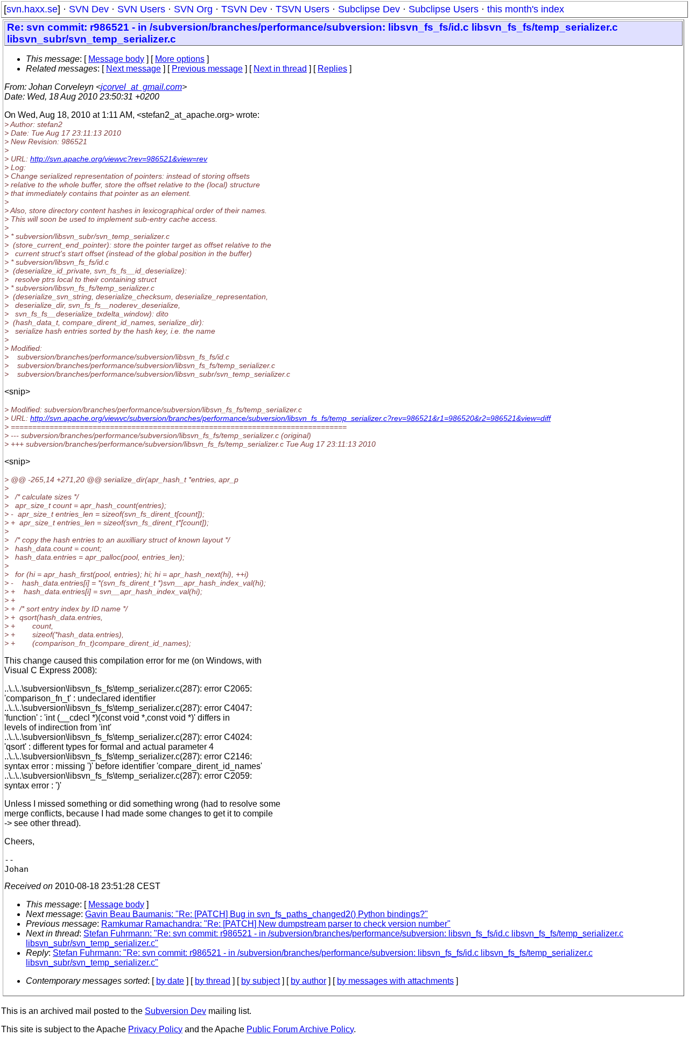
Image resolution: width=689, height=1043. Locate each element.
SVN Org (193, 9)
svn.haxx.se (32, 9)
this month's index (525, 9)
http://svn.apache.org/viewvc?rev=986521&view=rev (118, 158)
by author (308, 980)
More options (180, 59)
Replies (332, 68)
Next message (133, 68)
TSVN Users (302, 9)
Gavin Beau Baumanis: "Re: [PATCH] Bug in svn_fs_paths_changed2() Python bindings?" (256, 914)
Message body (116, 59)
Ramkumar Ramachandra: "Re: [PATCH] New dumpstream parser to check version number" (276, 923)
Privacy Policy (155, 1029)
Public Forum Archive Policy (300, 1029)
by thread (212, 980)
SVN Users (141, 9)
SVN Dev (89, 9)
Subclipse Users (444, 9)
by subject (260, 980)
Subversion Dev (175, 1011)
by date (170, 980)
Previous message (207, 68)
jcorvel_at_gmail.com (141, 86)
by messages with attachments (395, 980)
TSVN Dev (244, 9)
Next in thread (280, 68)
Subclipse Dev (369, 9)
